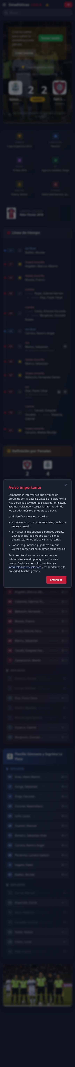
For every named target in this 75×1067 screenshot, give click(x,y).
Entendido (56, 579)
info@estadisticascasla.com (25, 567)
